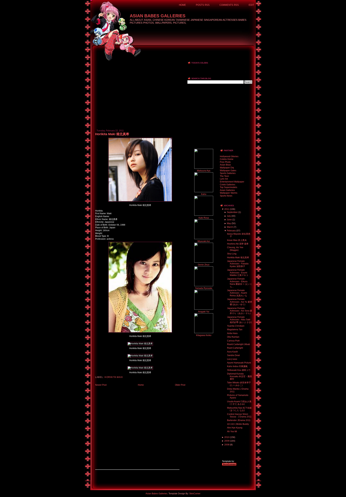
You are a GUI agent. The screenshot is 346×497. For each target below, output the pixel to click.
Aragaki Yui (203, 311)
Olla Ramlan (233, 337)
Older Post (180, 385)
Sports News (226, 196)
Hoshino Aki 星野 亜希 (238, 244)
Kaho (203, 194)
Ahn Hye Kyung (234, 427)
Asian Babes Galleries (157, 15)
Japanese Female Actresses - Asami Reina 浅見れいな (237, 293)
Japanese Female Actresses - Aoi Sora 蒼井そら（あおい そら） (239, 311)
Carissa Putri (233, 340)
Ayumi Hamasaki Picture (239, 362)
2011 (226, 209)
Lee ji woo (232, 359)
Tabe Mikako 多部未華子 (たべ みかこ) (239, 383)
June (229, 219)
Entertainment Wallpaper (232, 181)
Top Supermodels (228, 187)
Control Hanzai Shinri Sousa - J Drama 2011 (239, 415)
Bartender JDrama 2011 (238, 420)
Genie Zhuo (203, 264)
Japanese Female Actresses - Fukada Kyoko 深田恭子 (238, 264)
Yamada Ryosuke (203, 288)
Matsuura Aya (203, 170)
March (230, 227)
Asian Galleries (227, 190)
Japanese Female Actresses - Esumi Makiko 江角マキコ (237, 272)
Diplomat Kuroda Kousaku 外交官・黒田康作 (239, 376)
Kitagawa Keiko (203, 335)
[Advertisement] (137, 62)
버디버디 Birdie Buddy (238, 424)
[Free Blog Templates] (229, 465)
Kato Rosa (204, 218)
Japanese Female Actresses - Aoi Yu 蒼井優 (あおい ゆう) (239, 302)
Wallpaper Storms (228, 193)
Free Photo (225, 162)
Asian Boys (225, 165)
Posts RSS (203, 5)
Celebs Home (226, 159)
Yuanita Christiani (235, 326)
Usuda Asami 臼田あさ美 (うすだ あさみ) (239, 402)
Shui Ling (231, 253)
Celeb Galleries (227, 184)
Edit (251, 5)
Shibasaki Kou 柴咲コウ (238, 370)
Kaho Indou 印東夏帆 (237, 366)
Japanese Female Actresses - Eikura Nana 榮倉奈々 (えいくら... (239, 283)
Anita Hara (232, 333)
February (231, 230)
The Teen (224, 176)
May (229, 223)
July (229, 216)
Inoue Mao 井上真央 (237, 240)
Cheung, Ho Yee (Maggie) (235, 248)
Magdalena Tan (234, 329)
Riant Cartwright (235, 348)
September (232, 212)
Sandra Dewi (233, 355)
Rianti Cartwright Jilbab (238, 344)
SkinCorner (194, 493)
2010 (226, 437)
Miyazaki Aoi (204, 241)
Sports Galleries (228, 173)
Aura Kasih (232, 351)
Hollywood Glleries (229, 156)
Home (182, 5)
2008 (226, 444)
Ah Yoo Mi (232, 431)
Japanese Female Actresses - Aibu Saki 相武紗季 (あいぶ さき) (239, 320)
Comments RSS (229, 5)
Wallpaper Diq (227, 167)
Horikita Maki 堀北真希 (112, 134)
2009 (226, 441)
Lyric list (224, 179)
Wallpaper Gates (228, 170)
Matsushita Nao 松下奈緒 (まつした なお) (239, 409)
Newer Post (101, 385)
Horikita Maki (114, 377)
